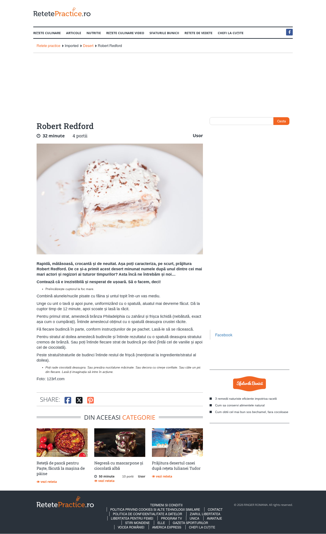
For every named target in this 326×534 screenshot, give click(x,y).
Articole (73, 33)
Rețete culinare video (125, 33)
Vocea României (131, 527)
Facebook (223, 334)
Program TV (171, 518)
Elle (161, 522)
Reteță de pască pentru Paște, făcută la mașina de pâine (61, 468)
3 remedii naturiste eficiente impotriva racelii (246, 398)
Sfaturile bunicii (164, 33)
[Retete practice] (61, 11)
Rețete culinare (47, 33)
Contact (215, 509)
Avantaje (214, 518)
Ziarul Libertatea (205, 514)
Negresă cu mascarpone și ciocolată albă (118, 465)
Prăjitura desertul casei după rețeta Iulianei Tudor (176, 465)
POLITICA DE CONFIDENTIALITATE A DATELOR (147, 514)
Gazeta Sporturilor (190, 522)
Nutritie (93, 33)
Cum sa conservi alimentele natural (240, 405)
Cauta (281, 121)
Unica (194, 518)
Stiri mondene (137, 522)
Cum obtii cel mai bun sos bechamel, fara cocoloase (251, 412)
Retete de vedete (198, 33)
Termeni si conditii (166, 505)
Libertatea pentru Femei (132, 518)
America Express (166, 527)
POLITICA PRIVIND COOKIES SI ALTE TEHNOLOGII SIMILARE (155, 509)
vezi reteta (48, 481)
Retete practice (48, 45)
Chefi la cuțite (231, 33)
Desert (88, 45)
